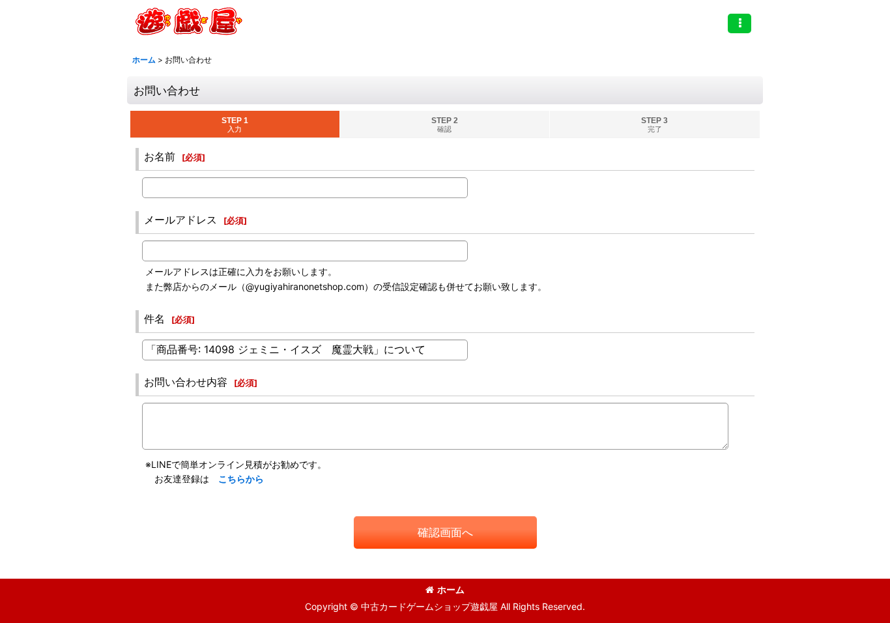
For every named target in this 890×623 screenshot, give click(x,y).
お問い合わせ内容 (185, 381)
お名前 (159, 156)
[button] (739, 23)
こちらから (241, 478)
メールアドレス (180, 219)
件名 (154, 318)
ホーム (451, 589)
